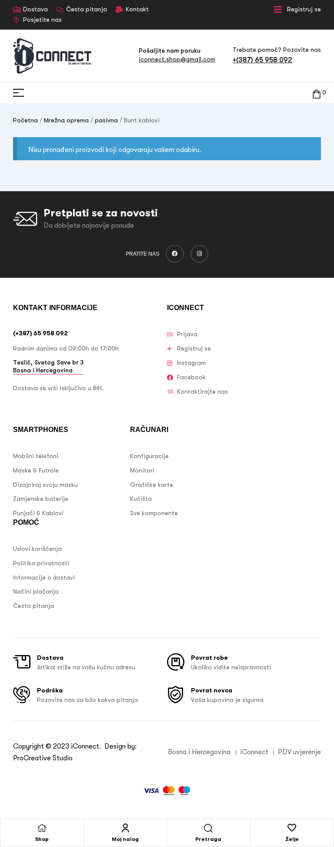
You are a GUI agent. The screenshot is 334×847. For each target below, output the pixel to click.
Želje (292, 839)
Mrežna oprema (66, 120)
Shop (42, 839)
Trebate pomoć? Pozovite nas (277, 49)
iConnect (85, 746)
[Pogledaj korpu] (316, 93)
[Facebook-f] (175, 254)
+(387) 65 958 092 (262, 60)
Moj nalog (125, 839)
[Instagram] (199, 254)
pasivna (106, 120)
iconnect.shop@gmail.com (177, 59)
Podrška (50, 690)
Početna (25, 120)
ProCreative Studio (43, 758)
